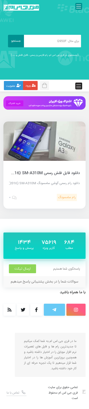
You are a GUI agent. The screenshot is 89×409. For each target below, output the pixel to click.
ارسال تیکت (22, 269)
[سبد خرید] (46, 85)
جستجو (16, 41)
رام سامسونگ (67, 197)
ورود (28, 86)
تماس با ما (13, 393)
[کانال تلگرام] (54, 310)
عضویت (10, 86)
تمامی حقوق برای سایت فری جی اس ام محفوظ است (63, 393)
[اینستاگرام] (76, 310)
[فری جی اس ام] (21, 7)
